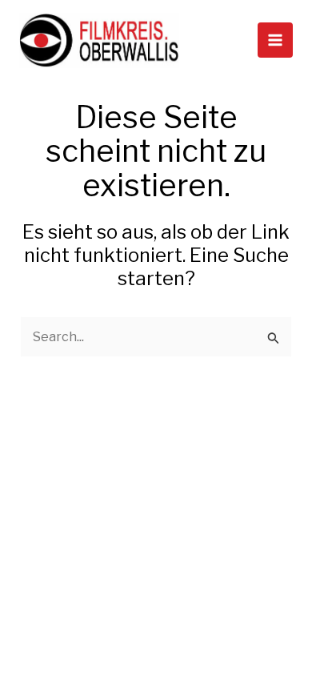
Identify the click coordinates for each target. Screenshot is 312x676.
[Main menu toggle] (275, 40)
